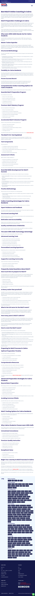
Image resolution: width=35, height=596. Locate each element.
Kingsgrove (18, 512)
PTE (18, 567)
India (12, 480)
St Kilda (18, 500)
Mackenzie (31, 530)
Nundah (9, 532)
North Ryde (16, 516)
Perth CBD (23, 543)
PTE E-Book (3, 575)
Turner (28, 550)
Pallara (15, 532)
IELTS (19, 570)
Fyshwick (16, 555)
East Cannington (20, 539)
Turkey (21, 480)
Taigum (31, 532)
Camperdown (25, 507)
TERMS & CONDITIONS (4, 584)
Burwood (9, 507)
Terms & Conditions (4, 593)
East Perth (25, 539)
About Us (2, 567)
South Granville (22, 518)
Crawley (12, 539)
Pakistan (16, 480)
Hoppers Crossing (10, 496)
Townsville (14, 487)
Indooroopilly (15, 530)
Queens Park (28, 543)
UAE (18, 480)
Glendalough (30, 539)
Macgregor (27, 530)
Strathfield (28, 518)
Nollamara (14, 543)
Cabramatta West (14, 507)
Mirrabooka (10, 543)
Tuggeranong (10, 557)
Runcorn (23, 532)
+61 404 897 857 (23, 582)
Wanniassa (14, 557)
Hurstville (13, 512)
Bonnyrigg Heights (23, 505)
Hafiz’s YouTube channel (17, 375)
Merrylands (19, 514)
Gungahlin (9, 550)
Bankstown (13, 505)
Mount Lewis (28, 514)
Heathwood (10, 530)
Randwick (17, 518)
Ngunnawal (14, 550)
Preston (19, 498)
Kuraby (23, 530)
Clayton (30, 491)
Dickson (25, 550)
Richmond (23, 498)
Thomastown (29, 500)
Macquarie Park (30, 512)
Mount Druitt (24, 514)
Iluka (9, 541)
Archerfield (18, 525)
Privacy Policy (3, 582)
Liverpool (25, 512)
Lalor (15, 496)
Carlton (22, 491)
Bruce (17, 550)
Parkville (28, 496)
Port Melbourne (14, 498)
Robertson (19, 532)
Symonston (27, 555)
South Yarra (10, 500)
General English (21, 573)
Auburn (9, 505)
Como (9, 539)
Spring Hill (27, 532)
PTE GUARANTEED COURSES (22, 575)
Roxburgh (27, 498)
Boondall (22, 525)
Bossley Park (28, 505)
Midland (24, 541)
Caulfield (26, 491)
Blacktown (17, 505)
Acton (31, 550)
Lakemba (22, 512)
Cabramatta (20, 507)
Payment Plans (3, 573)
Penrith (29, 516)
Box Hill (9, 491)
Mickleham (24, 496)
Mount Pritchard (10, 516)
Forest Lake (10, 534)
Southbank (14, 500)
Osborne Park (19, 543)
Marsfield (14, 514)
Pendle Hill (24, 516)
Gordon (20, 555)
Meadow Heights (19, 496)
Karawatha (19, 530)
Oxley (12, 532)
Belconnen (21, 550)
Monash (24, 555)
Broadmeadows (14, 491)
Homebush (9, 512)
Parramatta (20, 516)
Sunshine (22, 500)
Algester (14, 525)
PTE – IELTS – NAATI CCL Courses (6, 570)
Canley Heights (30, 507)
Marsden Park (10, 514)
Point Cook (9, 498)
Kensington (20, 541)
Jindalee (12, 541)
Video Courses (3, 572)
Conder (13, 555)
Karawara (15, 541)
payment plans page (30, 132)
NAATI (19, 572)
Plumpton (9, 518)
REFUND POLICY (3, 586)
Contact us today (15, 469)
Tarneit (25, 500)
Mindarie (27, 541)
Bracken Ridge (27, 525)
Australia (9, 480)
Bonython (9, 555)
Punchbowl (13, 518)
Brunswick (18, 491)
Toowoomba (10, 487)
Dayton (15, 539)
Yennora (9, 521)
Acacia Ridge (10, 525)
